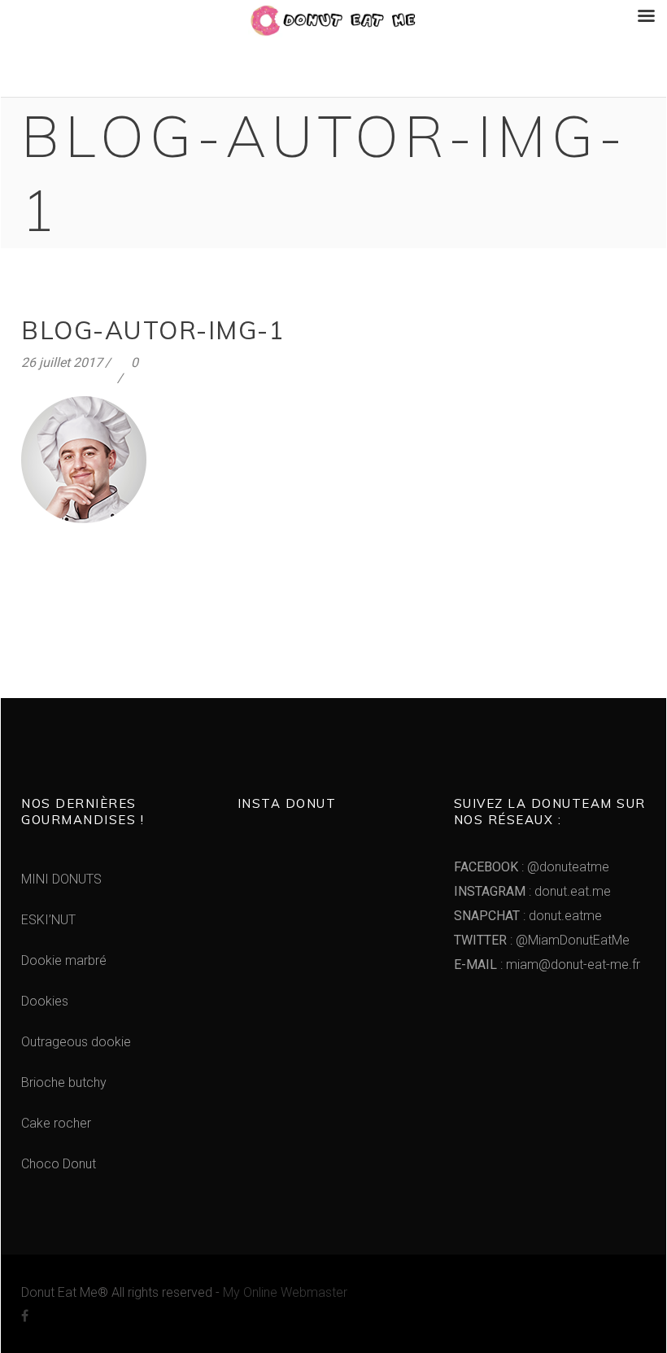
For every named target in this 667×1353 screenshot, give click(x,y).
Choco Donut (58, 1164)
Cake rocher (56, 1123)
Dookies (44, 1001)
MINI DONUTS (61, 879)
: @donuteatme (531, 867)
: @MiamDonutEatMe (542, 940)
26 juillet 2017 (61, 362)
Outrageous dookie (76, 1042)
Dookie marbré (64, 960)
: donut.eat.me (532, 891)
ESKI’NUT (48, 919)
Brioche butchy (64, 1082)
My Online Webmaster (285, 1292)
